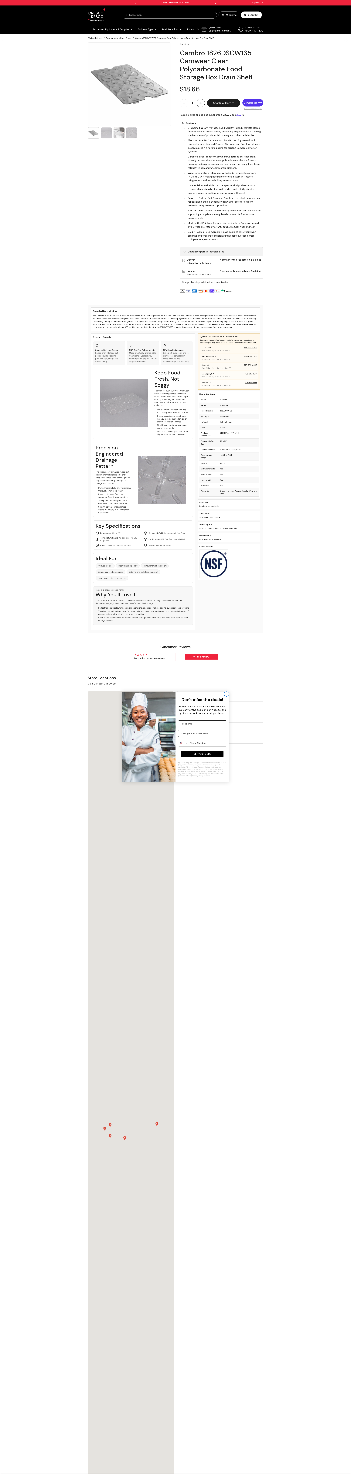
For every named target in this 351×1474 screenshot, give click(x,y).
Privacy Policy (197, 776)
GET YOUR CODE (202, 753)
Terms (207, 776)
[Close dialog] (226, 694)
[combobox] (183, 743)
